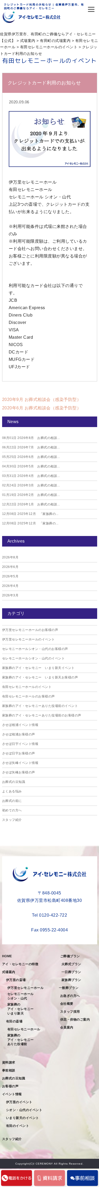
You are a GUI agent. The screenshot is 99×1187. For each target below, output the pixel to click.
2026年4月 (10, 586)
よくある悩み (12, 791)
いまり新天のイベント (22, 1118)
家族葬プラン (71, 980)
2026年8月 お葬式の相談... (31, 438)
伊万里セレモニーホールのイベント (28, 639)
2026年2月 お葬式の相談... (31, 495)
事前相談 (8, 1070)
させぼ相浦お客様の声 (18, 734)
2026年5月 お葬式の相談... (31, 466)
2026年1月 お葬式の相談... (31, 504)
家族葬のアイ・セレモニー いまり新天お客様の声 (40, 677)
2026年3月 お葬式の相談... (31, 485)
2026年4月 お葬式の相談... (31, 476)
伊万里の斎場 (16, 980)
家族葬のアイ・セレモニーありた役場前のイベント (40, 706)
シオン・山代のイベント (24, 1110)
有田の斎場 (14, 1021)
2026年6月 (10, 567)
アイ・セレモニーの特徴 (20, 964)
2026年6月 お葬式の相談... (31, 457)
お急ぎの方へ (70, 996)
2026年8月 (10, 557)
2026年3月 (10, 595)
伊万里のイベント (19, 1102)
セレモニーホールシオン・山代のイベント (33, 658)
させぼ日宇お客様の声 (18, 753)
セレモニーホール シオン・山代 (22, 996)
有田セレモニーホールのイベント (27, 687)
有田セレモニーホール (23, 1029)
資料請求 (8, 1062)
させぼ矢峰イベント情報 (20, 763)
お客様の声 (10, 1086)
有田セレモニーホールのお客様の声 (28, 696)
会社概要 (66, 1004)
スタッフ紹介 (12, 820)
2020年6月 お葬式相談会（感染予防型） (41, 408)
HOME (7, 956)
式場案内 (8, 972)
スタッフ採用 (70, 1011)
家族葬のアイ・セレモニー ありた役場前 (22, 1039)
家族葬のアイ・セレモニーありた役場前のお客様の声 (41, 715)
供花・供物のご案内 (75, 1019)
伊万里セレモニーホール (25, 988)
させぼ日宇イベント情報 (20, 744)
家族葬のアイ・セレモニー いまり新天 (22, 1009)
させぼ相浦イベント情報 (20, 725)
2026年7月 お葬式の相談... (31, 447)
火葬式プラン (71, 964)
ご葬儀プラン (70, 956)
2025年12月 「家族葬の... (30, 514)
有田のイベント (17, 1126)
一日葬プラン (71, 972)
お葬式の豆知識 (13, 782)
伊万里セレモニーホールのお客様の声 (30, 630)
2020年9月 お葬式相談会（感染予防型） (41, 399)
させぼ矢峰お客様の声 (18, 772)
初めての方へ (12, 810)
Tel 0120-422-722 (49, 915)
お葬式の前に (12, 801)
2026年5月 (10, 576)
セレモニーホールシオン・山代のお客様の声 (35, 649)
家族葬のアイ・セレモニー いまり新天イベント (38, 668)
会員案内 (66, 1027)
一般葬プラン (69, 988)
